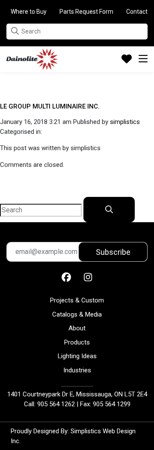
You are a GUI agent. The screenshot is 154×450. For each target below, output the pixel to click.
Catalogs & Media (77, 314)
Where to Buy (29, 11)
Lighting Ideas (77, 356)
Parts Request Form (86, 11)
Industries (77, 370)
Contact (137, 11)
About (77, 328)
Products (77, 342)
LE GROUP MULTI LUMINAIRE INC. (50, 106)
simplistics (125, 122)
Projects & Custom (77, 300)
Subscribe (113, 252)
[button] (15, 31)
